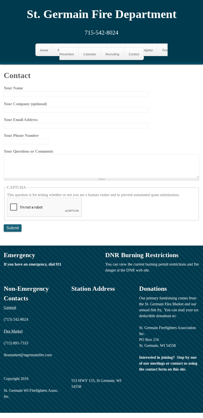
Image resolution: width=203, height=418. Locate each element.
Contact (134, 54)
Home (44, 50)
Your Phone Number (21, 135)
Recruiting (112, 54)
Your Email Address (21, 120)
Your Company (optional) (25, 104)
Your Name (13, 88)
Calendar (89, 54)
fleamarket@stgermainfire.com (28, 355)
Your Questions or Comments (28, 151)
